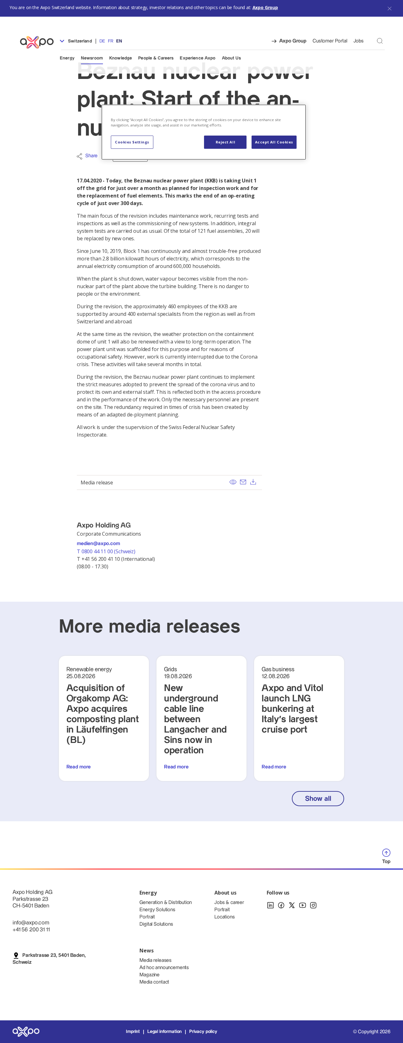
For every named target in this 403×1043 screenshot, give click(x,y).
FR (110, 41)
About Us (231, 58)
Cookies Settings (132, 142)
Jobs (359, 41)
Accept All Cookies (274, 142)
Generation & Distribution (165, 902)
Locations (224, 917)
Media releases (155, 960)
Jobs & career (229, 902)
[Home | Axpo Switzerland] (40, 42)
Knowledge (120, 58)
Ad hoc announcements (164, 967)
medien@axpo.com (98, 543)
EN (119, 41)
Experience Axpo (197, 58)
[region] (203, 132)
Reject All (226, 142)
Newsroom (92, 58)
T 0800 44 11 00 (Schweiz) (107, 551)
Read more (78, 767)
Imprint (133, 1031)
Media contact (154, 982)
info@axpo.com (31, 922)
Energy (67, 58)
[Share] (79, 156)
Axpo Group (265, 7)
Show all (318, 798)
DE (102, 41)
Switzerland (79, 41)
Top (386, 861)
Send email (243, 482)
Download (253, 482)
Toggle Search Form (379, 40)
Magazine (149, 975)
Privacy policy (203, 1031)
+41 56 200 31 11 (31, 929)
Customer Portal (330, 41)
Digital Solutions (156, 924)
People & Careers (155, 58)
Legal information (164, 1031)
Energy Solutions (157, 909)
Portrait (147, 917)
